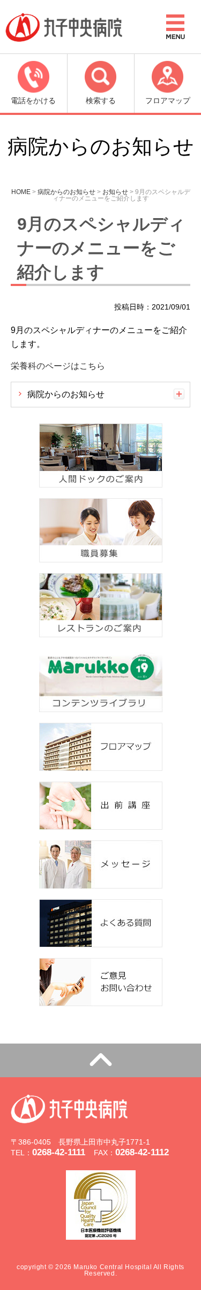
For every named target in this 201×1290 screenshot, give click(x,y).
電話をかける (33, 100)
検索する (101, 100)
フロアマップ (167, 100)
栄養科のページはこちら (58, 365)
